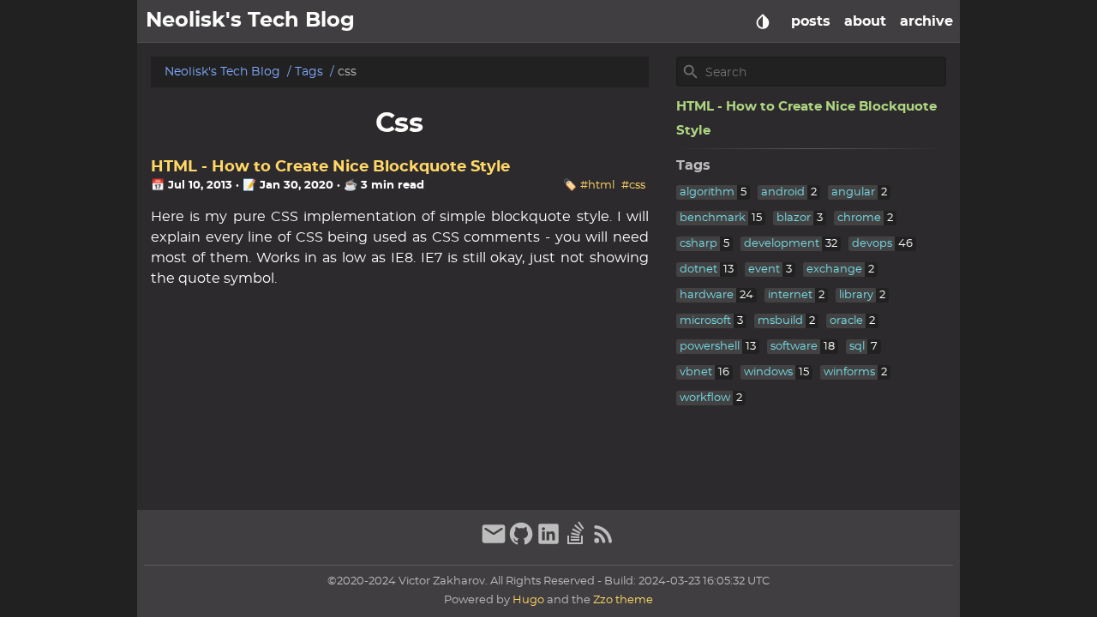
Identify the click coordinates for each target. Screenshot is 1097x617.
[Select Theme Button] (762, 21)
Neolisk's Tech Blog (222, 71)
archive (926, 21)
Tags (309, 71)
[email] (493, 542)
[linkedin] (548, 542)
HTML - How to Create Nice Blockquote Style (330, 167)
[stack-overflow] (576, 542)
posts (810, 21)
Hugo (528, 600)
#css (633, 185)
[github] (521, 542)
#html (597, 185)
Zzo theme (623, 600)
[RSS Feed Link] (603, 542)
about (865, 21)
